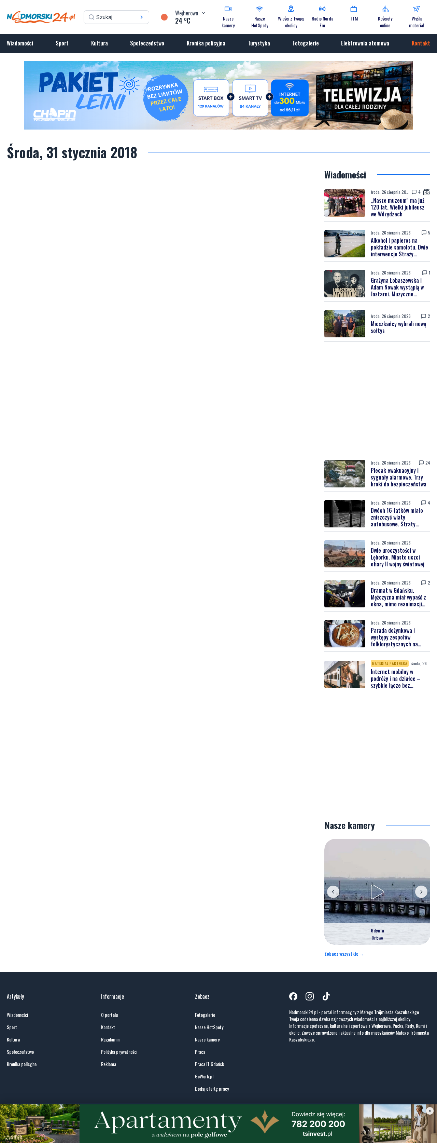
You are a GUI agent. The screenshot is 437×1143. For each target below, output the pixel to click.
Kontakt (421, 43)
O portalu (109, 1014)
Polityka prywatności (119, 1051)
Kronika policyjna (206, 43)
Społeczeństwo (147, 43)
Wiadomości (20, 43)
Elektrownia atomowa (365, 43)
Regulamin (110, 1039)
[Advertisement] (377, 401)
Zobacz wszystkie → (344, 953)
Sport (62, 43)
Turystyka (259, 43)
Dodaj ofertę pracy (212, 1088)
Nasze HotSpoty (209, 1027)
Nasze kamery (207, 1039)
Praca (200, 1051)
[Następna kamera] (421, 892)
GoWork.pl (204, 1076)
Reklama (108, 1064)
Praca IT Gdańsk (209, 1064)
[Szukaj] (142, 17)
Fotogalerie (306, 43)
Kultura (99, 43)
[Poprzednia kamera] (333, 892)
